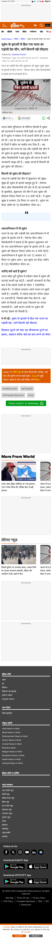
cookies (26, 932)
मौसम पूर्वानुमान (7, 713)
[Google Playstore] (14, 866)
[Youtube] (27, 852)
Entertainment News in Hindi (15, 736)
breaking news (10, 388)
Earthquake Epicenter (13, 395)
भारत (17, 31)
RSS (40, 901)
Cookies (6, 927)
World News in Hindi (11, 732)
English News (8, 699)
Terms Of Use (23, 898)
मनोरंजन (33, 31)
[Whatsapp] (43, 118)
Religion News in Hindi (12, 751)
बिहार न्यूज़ (5, 802)
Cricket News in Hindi (11, 744)
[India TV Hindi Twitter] (40, 1)
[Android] (35, 1)
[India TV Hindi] (17, 25)
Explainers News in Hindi (13, 755)
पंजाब (4, 821)
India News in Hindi (10, 728)
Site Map (9, 898)
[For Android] (14, 881)
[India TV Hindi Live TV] (48, 25)
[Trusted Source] (24, 118)
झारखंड (4, 836)
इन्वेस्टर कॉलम (7, 695)
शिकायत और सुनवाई (9, 691)
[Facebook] (6, 852)
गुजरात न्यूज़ (6, 817)
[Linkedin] (34, 852)
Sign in (47, 1)
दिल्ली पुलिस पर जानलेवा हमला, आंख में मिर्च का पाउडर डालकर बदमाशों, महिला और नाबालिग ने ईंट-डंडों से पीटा (18, 570)
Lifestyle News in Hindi (12, 763)
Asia (34, 376)
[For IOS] (38, 881)
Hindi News (6, 39)
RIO (47, 901)
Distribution (26, 904)
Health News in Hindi (11, 759)
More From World (18, 456)
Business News (9, 748)
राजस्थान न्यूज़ (7, 813)
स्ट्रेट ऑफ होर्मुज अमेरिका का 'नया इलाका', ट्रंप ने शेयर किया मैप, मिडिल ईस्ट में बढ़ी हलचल (18, 487)
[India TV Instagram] (20, 852)
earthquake (27, 388)
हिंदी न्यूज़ (17, 372)
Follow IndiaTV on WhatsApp (24, 403)
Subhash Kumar (19, 54)
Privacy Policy (39, 898)
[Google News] (8, 118)
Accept (19, 936)
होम (2, 31)
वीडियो (9, 31)
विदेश (24, 31)
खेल (41, 31)
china (30, 395)
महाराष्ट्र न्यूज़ (7, 809)
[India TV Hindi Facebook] (38, 1)
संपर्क (4, 679)
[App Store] (38, 866)
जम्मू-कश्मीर (6, 832)
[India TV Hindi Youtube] (42, 1)
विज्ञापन (4, 687)
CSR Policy (8, 901)
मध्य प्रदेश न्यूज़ (7, 805)
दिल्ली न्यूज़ (6, 794)
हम (3, 683)
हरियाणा (4, 825)
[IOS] (32, 1)
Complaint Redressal (26, 901)
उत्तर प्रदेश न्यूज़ (7, 790)
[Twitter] (13, 852)
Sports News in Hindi (11, 740)
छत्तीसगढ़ (5, 828)
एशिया (23, 39)
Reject (35, 936)
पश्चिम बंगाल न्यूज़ (8, 798)
